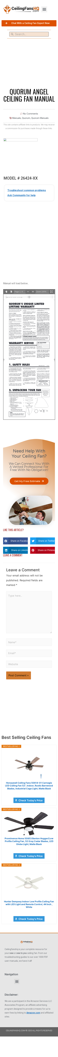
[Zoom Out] (28, 292)
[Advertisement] (29, 235)
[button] (44, 9)
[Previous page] (6, 292)
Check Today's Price (31, 800)
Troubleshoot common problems (26, 190)
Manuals (16, 118)
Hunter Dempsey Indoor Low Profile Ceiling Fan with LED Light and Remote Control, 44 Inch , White (29, 904)
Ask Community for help (21, 195)
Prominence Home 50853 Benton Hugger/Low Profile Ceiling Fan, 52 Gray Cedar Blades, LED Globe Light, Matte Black (29, 841)
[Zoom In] (33, 292)
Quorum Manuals (40, 118)
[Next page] (11, 292)
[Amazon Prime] (29, 793)
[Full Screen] (51, 292)
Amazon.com (33, 1012)
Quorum (26, 118)
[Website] (29, 664)
